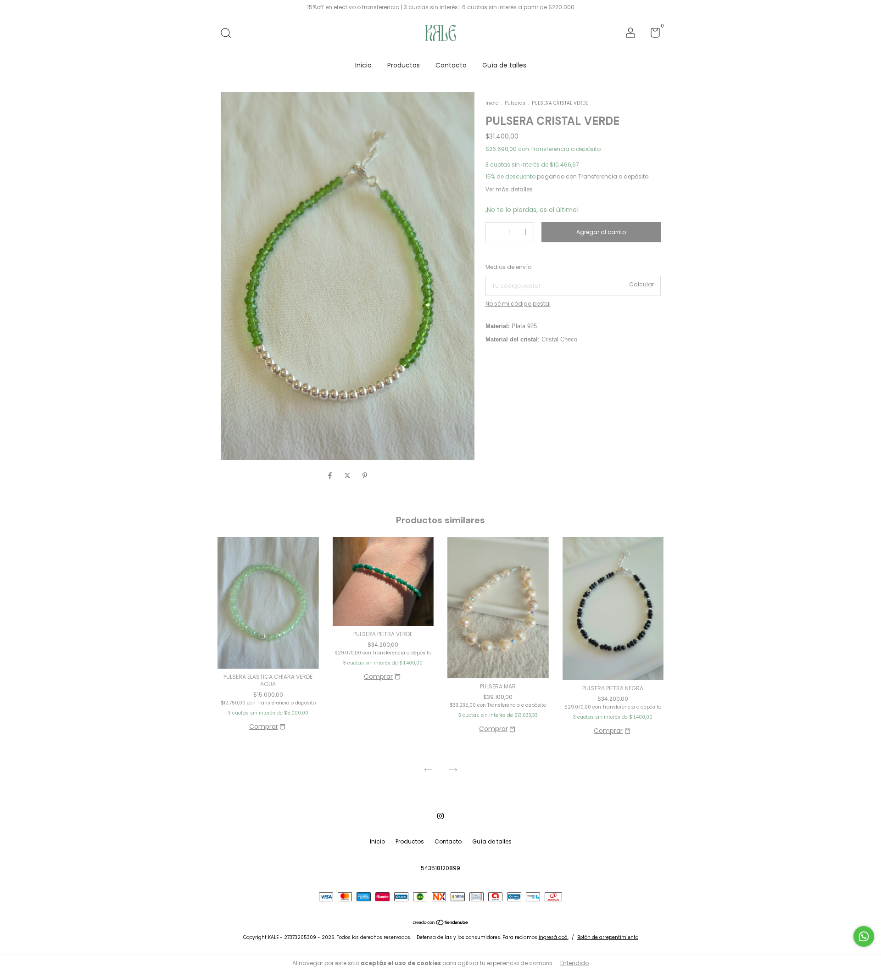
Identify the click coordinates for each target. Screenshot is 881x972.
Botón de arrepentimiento (607, 937)
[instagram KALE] (440, 816)
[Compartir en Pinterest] (365, 475)
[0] (652, 34)
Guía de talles (504, 65)
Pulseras (515, 103)
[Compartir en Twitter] (348, 475)
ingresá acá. (554, 937)
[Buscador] (229, 33)
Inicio (363, 65)
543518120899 (440, 868)
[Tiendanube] (440, 923)
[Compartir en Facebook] (331, 475)
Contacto (451, 65)
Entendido (574, 963)
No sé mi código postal (518, 303)
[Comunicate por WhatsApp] (863, 936)
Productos (403, 65)
